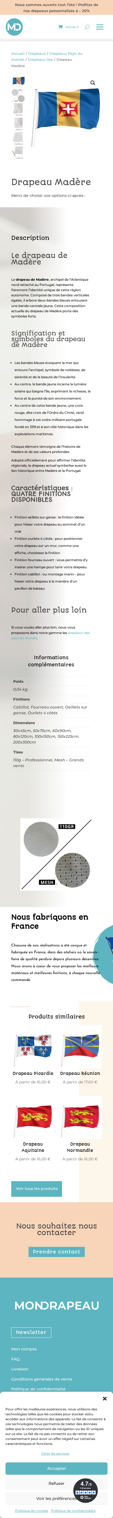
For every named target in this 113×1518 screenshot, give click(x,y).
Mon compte (24, 1349)
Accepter (56, 1468)
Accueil (18, 53)
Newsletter (31, 1332)
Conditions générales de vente (41, 1379)
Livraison (20, 1369)
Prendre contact (56, 1252)
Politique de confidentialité (73, 1511)
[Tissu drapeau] (56, 887)
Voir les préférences (56, 1498)
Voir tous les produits (37, 1188)
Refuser (56, 1483)
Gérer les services (55, 1453)
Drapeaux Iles (40, 60)
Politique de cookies (31, 1511)
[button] (105, 1398)
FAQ (15, 1359)
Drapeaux (37, 53)
